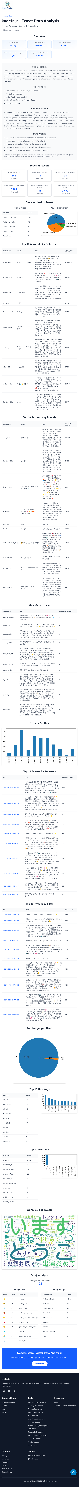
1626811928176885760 (11, 873)
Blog (56, 1402)
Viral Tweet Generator (36, 1419)
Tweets (4, 1406)
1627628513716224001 (11, 825)
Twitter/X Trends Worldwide (65, 1406)
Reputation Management (38, 1435)
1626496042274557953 (11, 815)
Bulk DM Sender (34, 1439)
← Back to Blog (7, 16)
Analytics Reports (34, 1422)
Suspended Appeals (35, 1432)
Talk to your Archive (35, 1412)
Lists (3, 1409)
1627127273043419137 (11, 958)
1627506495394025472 (11, 787)
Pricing (4, 1455)
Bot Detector (33, 1415)
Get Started (39, 1363)
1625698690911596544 (11, 886)
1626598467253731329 (11, 833)
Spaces (4, 1412)
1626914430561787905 (11, 843)
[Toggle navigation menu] (75, 5)
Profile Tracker (33, 1442)
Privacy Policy (7, 1469)
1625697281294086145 (11, 803)
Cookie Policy (7, 1472)
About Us (5, 1459)
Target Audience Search (37, 1402)
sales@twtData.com (38, 1455)
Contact (5, 1462)
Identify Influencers (35, 1406)
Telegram (34, 1459)
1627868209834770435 (11, 858)
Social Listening (34, 1445)
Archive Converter (35, 1409)
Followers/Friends (9, 1402)
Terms (4, 1465)
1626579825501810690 (11, 895)
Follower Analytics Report (38, 1425)
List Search (32, 1429)
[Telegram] (73, 1472)
